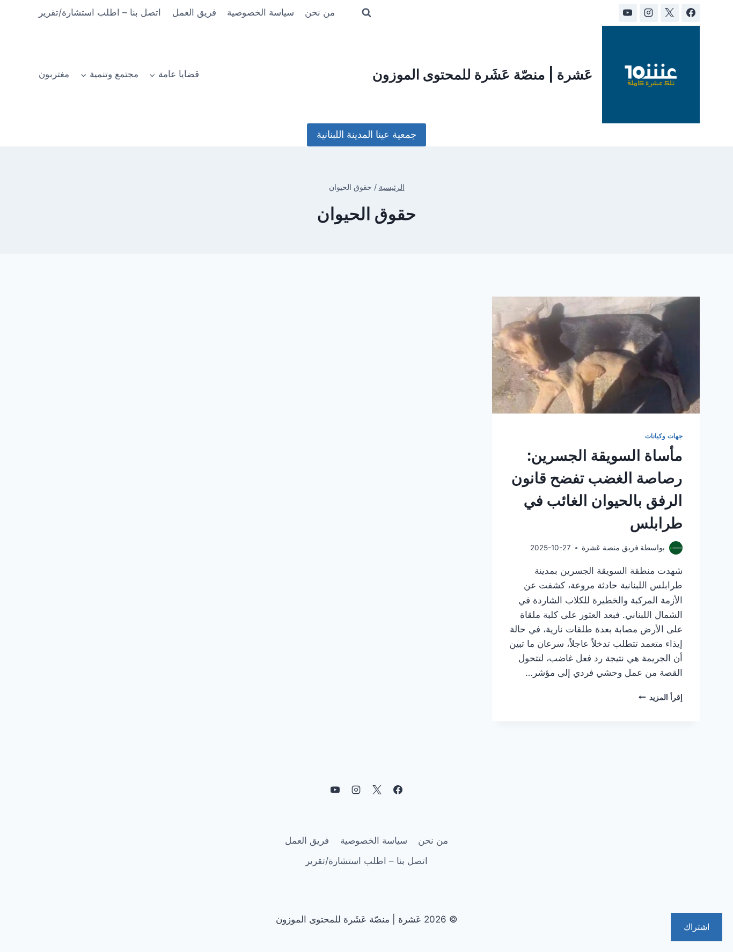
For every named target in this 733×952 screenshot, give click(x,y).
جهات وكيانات (664, 436)
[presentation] (596, 355)
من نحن (320, 12)
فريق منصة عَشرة (610, 547)
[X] (670, 13)
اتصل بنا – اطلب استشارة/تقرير (100, 12)
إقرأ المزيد (661, 697)
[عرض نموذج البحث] (366, 13)
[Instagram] (649, 13)
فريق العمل (194, 12)
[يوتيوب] (628, 13)
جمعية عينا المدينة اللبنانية (366, 134)
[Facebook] (690, 13)
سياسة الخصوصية (260, 12)
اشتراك (696, 926)
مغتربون (54, 74)
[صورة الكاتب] (676, 548)
